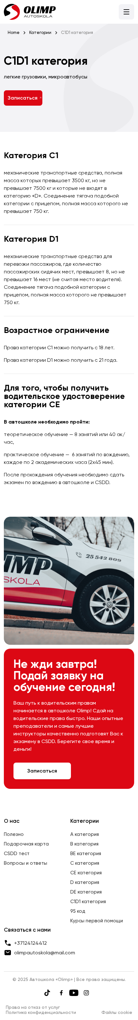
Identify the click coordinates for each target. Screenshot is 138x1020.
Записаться (23, 98)
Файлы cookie (116, 1012)
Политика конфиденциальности (41, 1012)
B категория (84, 844)
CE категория (86, 873)
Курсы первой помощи (96, 921)
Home (14, 32)
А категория (84, 834)
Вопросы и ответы (25, 863)
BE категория (85, 853)
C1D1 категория (88, 901)
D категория (84, 882)
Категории (40, 32)
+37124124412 (30, 943)
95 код (77, 911)
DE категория (86, 892)
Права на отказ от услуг (33, 1007)
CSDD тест (17, 853)
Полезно (14, 834)
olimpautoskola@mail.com (44, 953)
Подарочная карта (26, 844)
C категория (84, 863)
